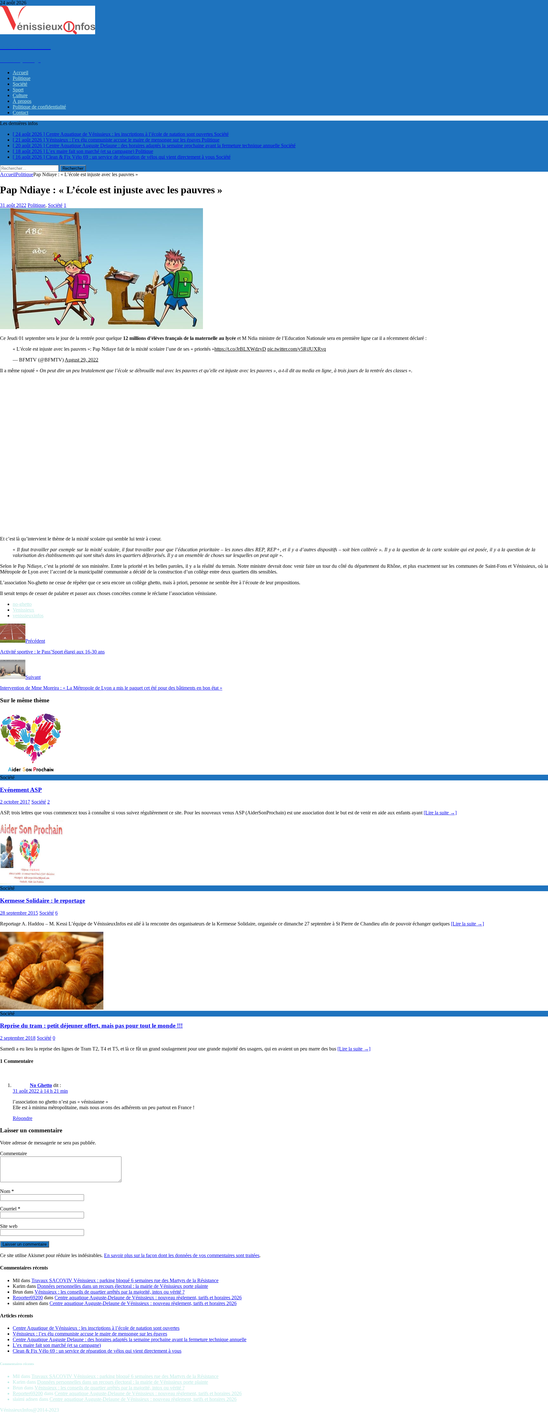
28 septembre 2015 (19, 913)
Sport (18, 89)
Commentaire (13, 1153)
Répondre (22, 1118)
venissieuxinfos (28, 615)
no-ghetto (22, 604)
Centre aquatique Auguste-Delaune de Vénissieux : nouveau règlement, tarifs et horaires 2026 (148, 1297)
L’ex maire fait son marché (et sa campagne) (57, 1345)
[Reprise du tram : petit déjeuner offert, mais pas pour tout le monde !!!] (51, 1007)
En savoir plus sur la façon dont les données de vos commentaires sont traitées (181, 1255)
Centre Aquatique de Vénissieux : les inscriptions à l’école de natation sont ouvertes (96, 1328)
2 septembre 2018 (18, 1038)
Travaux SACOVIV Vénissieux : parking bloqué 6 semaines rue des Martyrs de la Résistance (125, 1280)
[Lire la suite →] (440, 812)
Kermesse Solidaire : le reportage (42, 900)
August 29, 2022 (81, 359)
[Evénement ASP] (31, 771)
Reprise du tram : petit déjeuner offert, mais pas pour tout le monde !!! (91, 1025)
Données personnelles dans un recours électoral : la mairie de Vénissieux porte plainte (122, 1286)
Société (20, 84)
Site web (8, 1226)
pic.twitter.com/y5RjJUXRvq (296, 349)
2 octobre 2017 (15, 802)
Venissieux (23, 610)
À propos (22, 101)
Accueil (20, 72)
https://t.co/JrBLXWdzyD (240, 349)
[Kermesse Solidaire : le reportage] (31, 882)
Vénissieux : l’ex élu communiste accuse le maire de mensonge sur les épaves (90, 1333)
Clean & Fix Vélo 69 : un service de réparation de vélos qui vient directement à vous (97, 1351)
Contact (20, 112)
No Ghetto (41, 1085)
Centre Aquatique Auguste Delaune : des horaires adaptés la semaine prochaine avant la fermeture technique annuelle (129, 1339)
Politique (21, 78)
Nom (5, 1191)
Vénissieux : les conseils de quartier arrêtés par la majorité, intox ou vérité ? (110, 1292)
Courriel (9, 1208)
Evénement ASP (21, 789)
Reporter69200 (28, 1297)
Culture (20, 95)
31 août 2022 (13, 205)
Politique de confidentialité (39, 106)
